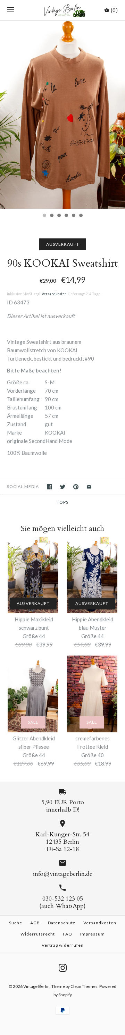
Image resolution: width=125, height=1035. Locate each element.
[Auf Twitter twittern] (62, 486)
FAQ (67, 934)
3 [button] (58, 216)
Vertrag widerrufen (63, 945)
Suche (15, 922)
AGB (35, 922)
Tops (62, 502)
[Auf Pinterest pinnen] (75, 486)
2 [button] (51, 216)
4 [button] (65, 216)
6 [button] (80, 216)
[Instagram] (63, 968)
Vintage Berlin (36, 986)
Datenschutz (61, 922)
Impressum (92, 934)
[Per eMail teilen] (89, 486)
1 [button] (44, 216)
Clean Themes (84, 986)
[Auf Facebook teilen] (49, 486)
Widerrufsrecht (37, 934)
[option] (62, 115)
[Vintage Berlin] (62, 10)
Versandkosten (54, 294)
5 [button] (73, 216)
